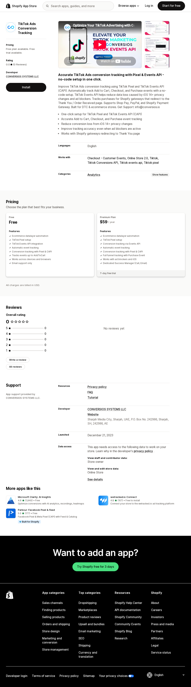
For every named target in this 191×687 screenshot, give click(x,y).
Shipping (84, 645)
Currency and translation (88, 654)
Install (26, 87)
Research (121, 638)
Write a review (17, 359)
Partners (157, 631)
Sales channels (52, 603)
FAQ (90, 392)
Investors (157, 617)
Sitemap (89, 676)
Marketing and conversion (52, 640)
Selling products (53, 617)
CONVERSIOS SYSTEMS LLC (22, 76)
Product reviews (90, 617)
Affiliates (157, 638)
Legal (155, 645)
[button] (49, 501)
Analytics (93, 175)
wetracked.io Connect (123, 496)
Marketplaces (88, 610)
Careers (156, 610)
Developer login (16, 676)
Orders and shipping (56, 624)
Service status (161, 652)
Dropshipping (88, 603)
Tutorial (92, 397)
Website (92, 414)
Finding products (53, 610)
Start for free (171, 5)
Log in (149, 5)
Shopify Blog (123, 631)
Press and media (162, 624)
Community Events (128, 624)
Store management (55, 649)
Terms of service (43, 676)
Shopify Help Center (128, 603)
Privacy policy (97, 387)
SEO (81, 638)
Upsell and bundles (91, 624)
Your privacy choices (113, 676)
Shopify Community (128, 617)
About (155, 603)
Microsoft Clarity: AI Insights (34, 496)
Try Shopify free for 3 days (95, 566)
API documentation (128, 610)
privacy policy (143, 451)
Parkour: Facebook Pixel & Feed (36, 509)
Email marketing (90, 631)
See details (95, 479)
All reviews (15, 366)
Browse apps (127, 5)
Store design (51, 631)
